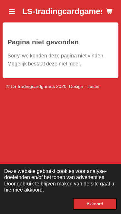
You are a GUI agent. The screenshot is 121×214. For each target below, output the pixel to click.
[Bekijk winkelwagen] (109, 11)
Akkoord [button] (94, 203)
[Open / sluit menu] (12, 11)
